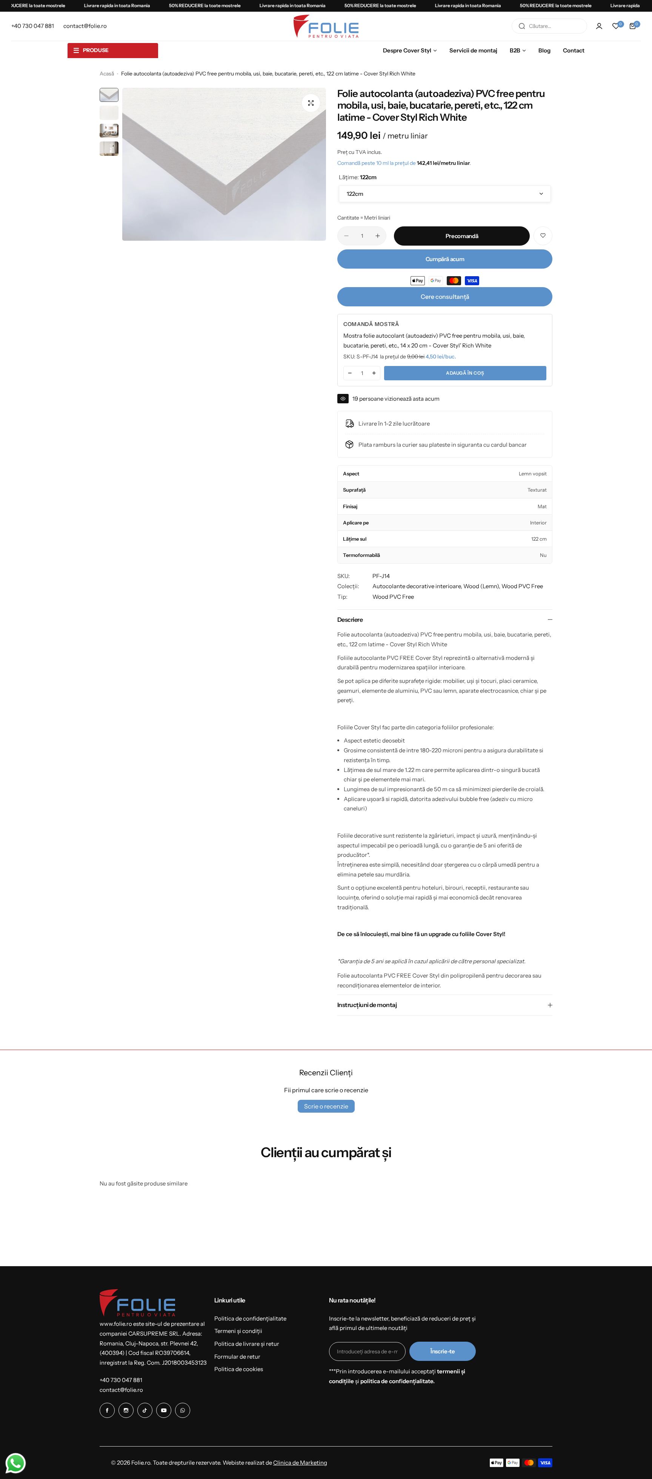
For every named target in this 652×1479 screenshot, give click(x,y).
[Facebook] (107, 1410)
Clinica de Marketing (300, 1462)
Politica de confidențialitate (250, 1318)
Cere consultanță (445, 296)
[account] (599, 26)
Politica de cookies (238, 1369)
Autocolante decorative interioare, (417, 586)
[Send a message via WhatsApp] (16, 1463)
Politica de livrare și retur (246, 1343)
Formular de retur (237, 1356)
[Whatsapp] (182, 1410)
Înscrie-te (443, 1351)
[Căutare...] (522, 26)
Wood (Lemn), (482, 586)
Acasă (107, 73)
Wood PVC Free (522, 586)
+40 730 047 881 (121, 1380)
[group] (224, 164)
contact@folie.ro (121, 1389)
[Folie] (326, 26)
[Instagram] (126, 1410)
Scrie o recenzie (326, 1106)
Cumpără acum (445, 259)
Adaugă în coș (465, 373)
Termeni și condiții (238, 1330)
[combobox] (549, 26)
